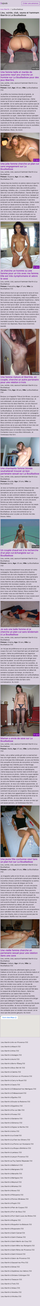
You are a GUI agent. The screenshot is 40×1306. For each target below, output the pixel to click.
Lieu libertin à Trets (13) (10, 1284)
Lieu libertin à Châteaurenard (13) (13, 1093)
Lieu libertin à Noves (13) (10, 1191)
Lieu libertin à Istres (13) (10, 1131)
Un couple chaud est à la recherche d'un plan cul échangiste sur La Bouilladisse (19, 553)
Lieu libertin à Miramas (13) (11, 1186)
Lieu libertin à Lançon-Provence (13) (14, 1157)
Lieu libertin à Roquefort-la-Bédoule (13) (16, 1224)
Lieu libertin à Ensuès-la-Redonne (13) (15, 1102)
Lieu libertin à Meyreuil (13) (11, 1182)
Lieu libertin (4, 9)
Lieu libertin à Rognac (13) (11, 1220)
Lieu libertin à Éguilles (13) (11, 1097)
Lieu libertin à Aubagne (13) (11, 1055)
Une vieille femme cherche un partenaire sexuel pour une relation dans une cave (19, 953)
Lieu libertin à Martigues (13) (12, 1178)
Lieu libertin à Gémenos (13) (11, 1123)
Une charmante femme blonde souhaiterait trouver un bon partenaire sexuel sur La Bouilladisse (20, 471)
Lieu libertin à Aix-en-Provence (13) (14, 1042)
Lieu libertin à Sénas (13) (10, 1267)
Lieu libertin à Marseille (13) (11, 1174)
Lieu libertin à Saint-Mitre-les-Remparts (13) (18, 1246)
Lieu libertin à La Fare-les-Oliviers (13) (15, 1140)
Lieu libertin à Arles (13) (10, 1051)
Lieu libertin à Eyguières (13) (12, 1106)
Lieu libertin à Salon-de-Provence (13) (15, 1258)
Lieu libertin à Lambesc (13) (11, 1152)
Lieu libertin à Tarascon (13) (11, 1279)
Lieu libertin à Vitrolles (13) (11, 1296)
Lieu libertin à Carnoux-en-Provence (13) (16, 1076)
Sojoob (3, 3)
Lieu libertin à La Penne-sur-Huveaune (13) (17, 1144)
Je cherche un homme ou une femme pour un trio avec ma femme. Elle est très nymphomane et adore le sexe (20, 274)
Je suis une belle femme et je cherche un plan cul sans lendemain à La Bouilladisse (19, 632)
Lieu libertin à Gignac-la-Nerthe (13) (14, 1127)
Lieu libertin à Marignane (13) (12, 1169)
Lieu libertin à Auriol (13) (10, 1059)
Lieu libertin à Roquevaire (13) (12, 1229)
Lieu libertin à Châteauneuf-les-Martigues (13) (18, 1089)
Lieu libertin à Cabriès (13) (11, 1072)
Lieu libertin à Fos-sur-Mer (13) (12, 1110)
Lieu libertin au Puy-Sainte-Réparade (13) (16, 1161)
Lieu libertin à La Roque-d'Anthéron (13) (16, 1148)
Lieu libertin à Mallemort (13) (12, 1165)
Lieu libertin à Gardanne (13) (11, 1119)
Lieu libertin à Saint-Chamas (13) (13, 1237)
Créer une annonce (30, 3)
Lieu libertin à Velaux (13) (10, 1288)
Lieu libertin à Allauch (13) (10, 1047)
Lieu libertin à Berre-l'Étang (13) (13, 1063)
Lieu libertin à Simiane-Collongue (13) (15, 1275)
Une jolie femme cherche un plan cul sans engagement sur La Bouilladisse (20, 166)
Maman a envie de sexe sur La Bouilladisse (17, 739)
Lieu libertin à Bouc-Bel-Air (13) (13, 1068)
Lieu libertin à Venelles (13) (11, 1292)
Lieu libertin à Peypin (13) (10, 1203)
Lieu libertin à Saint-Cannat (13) (13, 1233)
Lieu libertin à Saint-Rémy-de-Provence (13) (17, 1250)
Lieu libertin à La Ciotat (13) (11, 1135)
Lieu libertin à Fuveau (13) (10, 1114)
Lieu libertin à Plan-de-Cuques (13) (14, 1207)
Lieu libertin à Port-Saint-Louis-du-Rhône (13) (18, 1216)
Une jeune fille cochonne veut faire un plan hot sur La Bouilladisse (19, 860)
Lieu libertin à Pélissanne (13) (12, 1195)
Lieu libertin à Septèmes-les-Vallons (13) (16, 1271)
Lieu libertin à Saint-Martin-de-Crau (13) (16, 1241)
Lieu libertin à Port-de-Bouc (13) (13, 1212)
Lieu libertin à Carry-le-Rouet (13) (13, 1080)
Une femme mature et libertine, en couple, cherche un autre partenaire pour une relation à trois (20, 380)
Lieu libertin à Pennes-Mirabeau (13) (14, 1199)
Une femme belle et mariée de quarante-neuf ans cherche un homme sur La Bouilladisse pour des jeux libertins (20, 76)
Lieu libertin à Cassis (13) (10, 1085)
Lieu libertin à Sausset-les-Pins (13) (14, 1263)
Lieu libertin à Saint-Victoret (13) (13, 1254)
